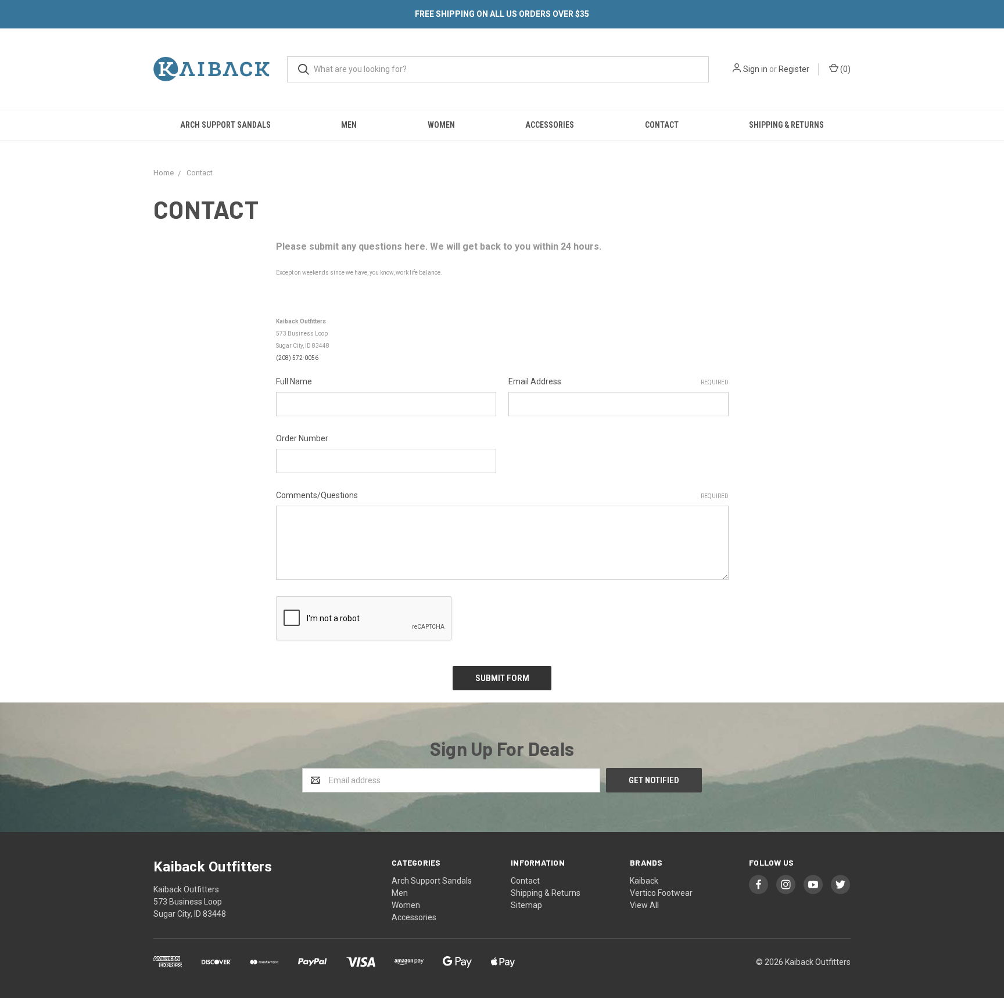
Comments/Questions (502, 495)
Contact (662, 124)
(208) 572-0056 (297, 358)
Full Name (294, 381)
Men (349, 124)
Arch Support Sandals (225, 124)
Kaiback (644, 880)
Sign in (755, 69)
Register (794, 69)
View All (644, 905)
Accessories (549, 124)
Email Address (618, 381)
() (844, 69)
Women (441, 124)
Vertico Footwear (661, 893)
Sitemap (526, 905)
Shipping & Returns (786, 124)
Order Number (302, 438)
